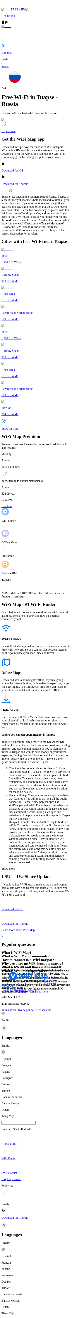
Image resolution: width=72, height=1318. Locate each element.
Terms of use (8, 1010)
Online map (8, 991)
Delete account (42, 1010)
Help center (27, 991)
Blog (18, 991)
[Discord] (8, 987)
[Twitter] (3, 987)
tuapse (5, 66)
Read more (41, 991)
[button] (36, 1017)
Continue (6, 506)
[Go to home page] (14, 6)
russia (4, 59)
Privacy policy (24, 1010)
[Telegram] (12, 987)
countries (6, 52)
